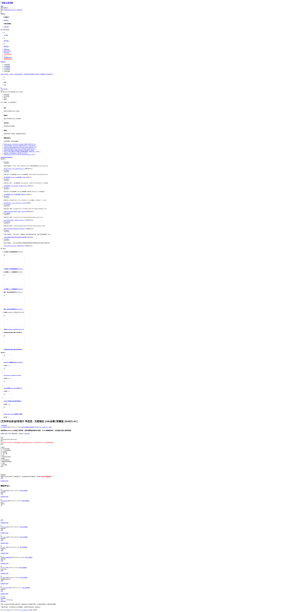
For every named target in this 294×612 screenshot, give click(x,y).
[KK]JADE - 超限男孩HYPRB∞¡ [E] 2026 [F (13, 362)
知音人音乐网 (4, 74)
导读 (6, 52)
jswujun (4, 537)
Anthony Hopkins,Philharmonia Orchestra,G (14, 228)
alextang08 (4, 500)
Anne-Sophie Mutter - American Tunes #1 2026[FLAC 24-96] (19, 150)
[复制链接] (4, 425)
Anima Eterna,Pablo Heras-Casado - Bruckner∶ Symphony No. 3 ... (20, 148)
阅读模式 (32, 427)
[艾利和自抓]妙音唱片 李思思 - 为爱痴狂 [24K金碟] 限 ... (38, 74)
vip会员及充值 (7, 54)
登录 (6, 433)
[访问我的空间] (1, 88)
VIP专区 (11, 74)
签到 (5, 55)
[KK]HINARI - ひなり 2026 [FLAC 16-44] (14, 203)
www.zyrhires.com (24, 610)
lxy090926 (5, 89)
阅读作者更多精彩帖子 (7, 157)
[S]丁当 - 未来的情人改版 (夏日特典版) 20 (13, 401)
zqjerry (4, 547)
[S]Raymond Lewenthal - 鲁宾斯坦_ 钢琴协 (13, 414)
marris (3, 567)
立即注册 (6, 27)
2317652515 (5, 587)
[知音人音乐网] (7, 3)
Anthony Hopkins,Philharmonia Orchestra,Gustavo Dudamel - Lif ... (20, 147)
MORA (9, 10)
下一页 (10, 599)
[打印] (36, 427)
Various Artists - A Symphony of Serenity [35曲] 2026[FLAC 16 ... (20, 144)
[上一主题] (42, 427)
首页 (6, 49)
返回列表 (3, 601)
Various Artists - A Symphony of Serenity (12, 375)
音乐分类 (7, 51)
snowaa (4, 527)
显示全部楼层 (25, 427)
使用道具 (3, 481)
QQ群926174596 (8, 59)
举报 (7, 481)
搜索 (2, 6)
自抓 (21, 10)
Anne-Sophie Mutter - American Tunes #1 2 (14, 220)
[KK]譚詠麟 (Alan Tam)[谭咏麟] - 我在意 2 (15, 194)
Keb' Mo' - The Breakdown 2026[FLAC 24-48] (15, 153)
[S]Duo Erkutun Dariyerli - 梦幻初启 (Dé (14, 245)
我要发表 (3, 61)
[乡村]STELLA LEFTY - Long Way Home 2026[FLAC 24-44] (19, 154)
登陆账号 (6, 20)
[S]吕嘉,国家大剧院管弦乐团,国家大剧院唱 (15, 237)
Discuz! (8, 610)
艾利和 (5, 10)
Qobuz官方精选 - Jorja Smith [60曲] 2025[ (13, 388)
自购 (18, 10)
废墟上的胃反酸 (6, 557)
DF (16, 10)
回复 (2, 478)
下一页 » (3, 596)
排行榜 (7, 57)
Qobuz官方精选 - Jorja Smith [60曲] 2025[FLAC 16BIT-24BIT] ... (20, 145)
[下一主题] (48, 427)
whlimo (4, 577)
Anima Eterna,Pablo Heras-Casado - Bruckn (14, 211)
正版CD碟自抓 (18, 74)
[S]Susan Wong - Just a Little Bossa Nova (14, 168)
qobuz (13, 10)
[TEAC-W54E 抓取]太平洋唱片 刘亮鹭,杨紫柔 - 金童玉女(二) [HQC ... (22, 151)
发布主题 (3, 598)
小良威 (4, 490)
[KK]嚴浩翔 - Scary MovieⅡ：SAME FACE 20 (15, 185)
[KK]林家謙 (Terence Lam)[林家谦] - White (15, 177)
